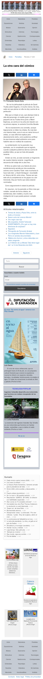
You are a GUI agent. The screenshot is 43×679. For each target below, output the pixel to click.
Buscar (21, 267)
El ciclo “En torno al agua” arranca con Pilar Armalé (19, 310)
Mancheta (8, 49)
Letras (35, 40)
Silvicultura (8, 32)
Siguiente (26, 253)
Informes (21, 32)
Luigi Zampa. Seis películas (18, 530)
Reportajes (21, 40)
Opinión (34, 28)
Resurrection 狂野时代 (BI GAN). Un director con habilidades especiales (22, 498)
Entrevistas (8, 40)
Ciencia (8, 36)
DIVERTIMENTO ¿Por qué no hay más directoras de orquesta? (22, 225)
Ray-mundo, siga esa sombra (19, 534)
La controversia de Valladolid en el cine (22, 519)
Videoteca (21, 45)
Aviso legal (20, 677)
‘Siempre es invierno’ (16, 532)
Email (6, 276)
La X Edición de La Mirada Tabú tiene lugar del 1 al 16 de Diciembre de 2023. (23, 244)
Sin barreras (35, 45)
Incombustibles (21, 49)
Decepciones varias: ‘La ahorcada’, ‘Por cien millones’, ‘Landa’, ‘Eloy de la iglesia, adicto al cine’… (22, 514)
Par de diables (14, 536)
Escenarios (21, 28)
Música (8, 28)
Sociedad (35, 23)
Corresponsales (35, 36)
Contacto (11, 677)
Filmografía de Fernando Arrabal (20, 231)
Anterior (16, 253)
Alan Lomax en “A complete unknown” (21, 502)
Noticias (21, 23)
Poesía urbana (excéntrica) (18, 493)
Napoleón (11, 229)
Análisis (34, 49)
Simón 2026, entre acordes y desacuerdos (22, 490)
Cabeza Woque (30, 582)
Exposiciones (8, 23)
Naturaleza (21, 19)
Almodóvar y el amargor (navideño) (21, 525)
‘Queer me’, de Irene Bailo (18, 508)
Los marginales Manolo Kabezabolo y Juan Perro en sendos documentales (23, 234)
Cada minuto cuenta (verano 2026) (20, 480)
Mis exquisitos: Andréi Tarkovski (19, 222)
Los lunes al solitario (16, 482)
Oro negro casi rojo (15, 219)
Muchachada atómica (16, 510)
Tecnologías (35, 32)
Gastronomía (22, 36)
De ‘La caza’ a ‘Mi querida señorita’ (21, 495)
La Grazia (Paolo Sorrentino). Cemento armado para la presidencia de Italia (22, 485)
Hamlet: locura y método (17, 527)
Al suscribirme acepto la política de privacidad (21, 284)
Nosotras (8, 45)
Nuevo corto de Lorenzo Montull (19, 217)
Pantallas (35, 19)
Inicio (8, 19)
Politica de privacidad (33, 677)
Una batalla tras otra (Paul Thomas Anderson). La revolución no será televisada (22, 505)
